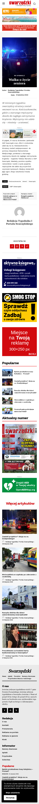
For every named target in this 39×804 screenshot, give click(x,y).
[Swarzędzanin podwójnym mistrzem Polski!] (7, 410)
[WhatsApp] (17, 246)
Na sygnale (19, 75)
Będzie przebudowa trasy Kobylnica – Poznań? (23, 373)
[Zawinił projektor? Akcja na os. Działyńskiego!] (7, 382)
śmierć (25, 181)
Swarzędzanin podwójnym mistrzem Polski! (24, 410)
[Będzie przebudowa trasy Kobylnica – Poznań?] (7, 372)
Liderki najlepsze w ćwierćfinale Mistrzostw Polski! (10, 197)
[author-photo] (3, 542)
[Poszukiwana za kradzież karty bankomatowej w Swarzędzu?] (19, 636)
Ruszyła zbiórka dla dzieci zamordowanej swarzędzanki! (25, 391)
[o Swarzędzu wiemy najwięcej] (20, 3)
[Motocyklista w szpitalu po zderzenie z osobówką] (7, 401)
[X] (22, 246)
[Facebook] (12, 246)
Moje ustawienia (13, 793)
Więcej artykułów (20, 503)
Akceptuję (10, 798)
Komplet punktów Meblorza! (27, 197)
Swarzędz (32, 181)
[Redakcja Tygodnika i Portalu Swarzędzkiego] (19, 212)
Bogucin (5, 774)
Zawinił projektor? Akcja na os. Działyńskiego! (24, 382)
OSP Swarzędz (15, 186)
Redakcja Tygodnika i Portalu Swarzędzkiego (19, 91)
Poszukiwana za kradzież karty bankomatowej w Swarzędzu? (15, 652)
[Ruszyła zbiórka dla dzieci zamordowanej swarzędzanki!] (7, 391)
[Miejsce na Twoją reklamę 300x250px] (19, 341)
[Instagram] (10, 710)
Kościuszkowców (15, 181)
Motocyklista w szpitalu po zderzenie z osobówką (24, 401)
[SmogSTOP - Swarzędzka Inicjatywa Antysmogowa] (19, 307)
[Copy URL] (27, 246)
